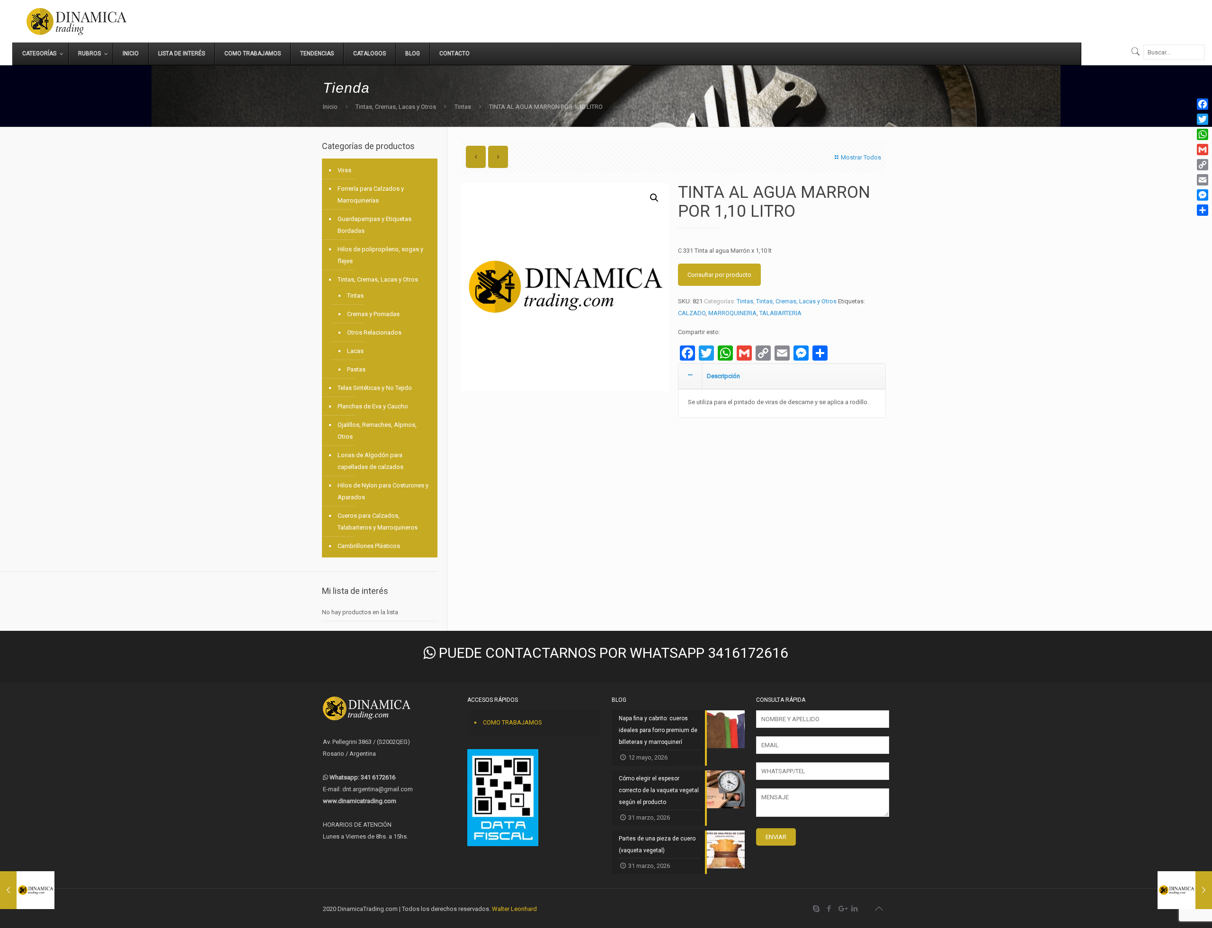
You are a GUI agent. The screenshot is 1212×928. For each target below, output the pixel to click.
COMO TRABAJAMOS (512, 722)
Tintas (462, 106)
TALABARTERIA (780, 313)
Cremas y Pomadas (373, 314)
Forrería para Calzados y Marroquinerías (371, 194)
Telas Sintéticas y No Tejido (375, 387)
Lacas (355, 350)
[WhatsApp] (1202, 134)
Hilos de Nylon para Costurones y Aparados (383, 491)
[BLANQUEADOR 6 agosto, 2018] (27, 890)
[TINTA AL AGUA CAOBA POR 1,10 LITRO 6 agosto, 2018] (1185, 890)
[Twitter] (1202, 119)
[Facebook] (829, 908)
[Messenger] (1202, 195)
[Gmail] (1202, 149)
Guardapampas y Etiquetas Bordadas (374, 224)
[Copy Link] (1202, 164)
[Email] (1202, 179)
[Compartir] (1202, 210)
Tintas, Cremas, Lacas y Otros (396, 106)
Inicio (330, 106)
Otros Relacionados (374, 332)
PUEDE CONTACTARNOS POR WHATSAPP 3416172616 (612, 653)
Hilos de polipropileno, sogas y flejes (380, 255)
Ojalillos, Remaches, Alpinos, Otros (377, 430)
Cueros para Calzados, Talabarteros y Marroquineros (378, 521)
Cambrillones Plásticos (369, 545)
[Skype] (816, 908)
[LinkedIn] (855, 908)
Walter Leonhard (514, 908)
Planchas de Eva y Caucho (373, 406)
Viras (344, 170)
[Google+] (842, 908)
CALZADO (691, 313)
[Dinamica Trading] (76, 21)
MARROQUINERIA (732, 313)
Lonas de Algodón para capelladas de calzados (370, 460)
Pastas (356, 369)
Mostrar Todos (861, 157)
